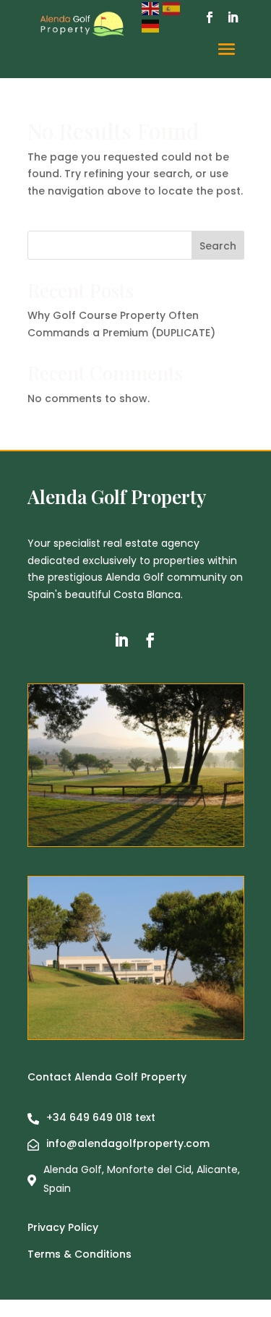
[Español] (173, 8)
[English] (152, 8)
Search (217, 246)
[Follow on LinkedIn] (232, 17)
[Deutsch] (152, 25)
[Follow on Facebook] (209, 17)
